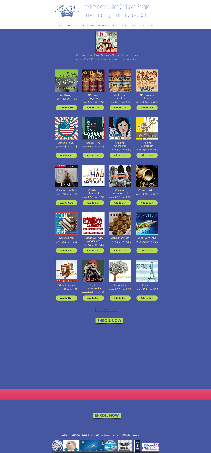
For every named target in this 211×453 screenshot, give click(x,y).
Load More (106, 309)
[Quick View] (66, 80)
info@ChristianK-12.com (129, 435)
